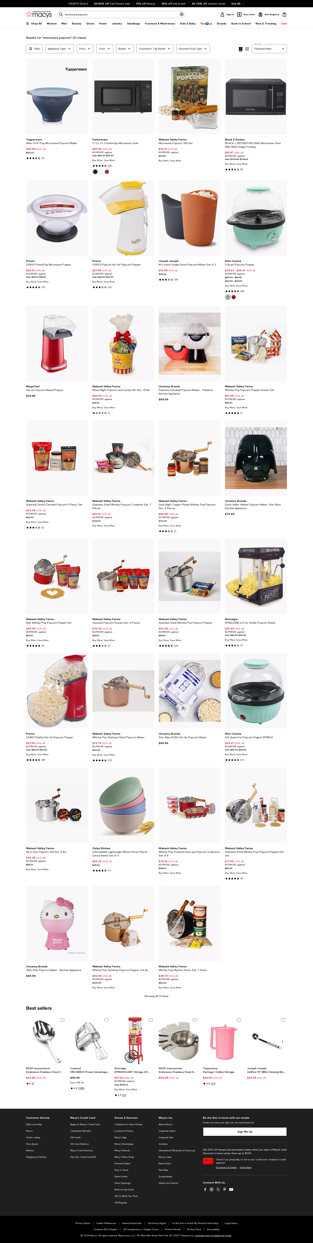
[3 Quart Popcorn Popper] (256, 218)
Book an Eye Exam (124, 1189)
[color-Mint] (228, 297)
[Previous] (30, 96)
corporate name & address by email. (213, 1235)
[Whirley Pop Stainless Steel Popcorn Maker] (123, 691)
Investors (163, 1144)
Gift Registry (120, 1202)
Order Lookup (33, 1137)
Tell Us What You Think (126, 1196)
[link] (57, 149)
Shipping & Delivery (36, 1157)
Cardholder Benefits (80, 1131)
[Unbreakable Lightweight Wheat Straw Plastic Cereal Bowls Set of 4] (123, 805)
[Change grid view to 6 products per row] (247, 49)
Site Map (163, 1170)
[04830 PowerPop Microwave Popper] (57, 218)
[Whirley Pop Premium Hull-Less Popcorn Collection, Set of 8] (190, 805)
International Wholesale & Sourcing (177, 1150)
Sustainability (165, 1176)
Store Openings (122, 1183)
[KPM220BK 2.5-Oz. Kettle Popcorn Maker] (256, 576)
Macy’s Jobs (165, 1157)
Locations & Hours (123, 1131)
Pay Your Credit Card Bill (83, 1157)
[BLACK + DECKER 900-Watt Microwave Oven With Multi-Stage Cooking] (256, 96)
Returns (30, 1150)
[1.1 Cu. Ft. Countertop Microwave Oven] (123, 96)
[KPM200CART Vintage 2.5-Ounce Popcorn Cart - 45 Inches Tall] (134, 1041)
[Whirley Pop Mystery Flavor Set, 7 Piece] (190, 923)
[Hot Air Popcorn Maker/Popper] (57, 343)
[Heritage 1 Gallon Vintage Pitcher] (223, 1041)
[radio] (95, 172)
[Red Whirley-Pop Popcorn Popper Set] (57, 576)
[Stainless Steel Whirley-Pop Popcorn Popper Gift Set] (256, 805)
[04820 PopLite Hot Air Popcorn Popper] (123, 218)
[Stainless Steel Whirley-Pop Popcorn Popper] (190, 576)
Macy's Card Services (81, 1150)
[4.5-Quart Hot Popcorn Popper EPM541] (256, 691)
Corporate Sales (167, 1131)
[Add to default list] (62, 1020)
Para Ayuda (32, 1144)
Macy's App (120, 1137)
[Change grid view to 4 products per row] (240, 49)
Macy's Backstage (123, 1144)
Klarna (29, 1131)
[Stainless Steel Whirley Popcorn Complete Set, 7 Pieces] (123, 458)
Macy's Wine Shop (124, 1157)
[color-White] (101, 172)
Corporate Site (166, 1137)
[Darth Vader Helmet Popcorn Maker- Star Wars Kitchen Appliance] (256, 458)
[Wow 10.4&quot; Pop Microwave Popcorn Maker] (57, 96)
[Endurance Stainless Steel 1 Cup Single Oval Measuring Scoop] (46, 1041)
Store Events (120, 1176)
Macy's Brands (122, 1150)
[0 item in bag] (284, 14)
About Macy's (165, 1124)
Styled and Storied (168, 1183)
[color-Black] (95, 172)
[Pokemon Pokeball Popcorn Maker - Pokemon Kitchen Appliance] (190, 343)
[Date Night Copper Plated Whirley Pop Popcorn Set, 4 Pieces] (190, 458)
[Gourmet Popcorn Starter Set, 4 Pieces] (123, 576)
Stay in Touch (121, 1170)
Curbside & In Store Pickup (128, 1124)
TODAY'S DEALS (78, 3)
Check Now (245, 1167)
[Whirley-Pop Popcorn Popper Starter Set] (256, 343)
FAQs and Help (34, 1124)
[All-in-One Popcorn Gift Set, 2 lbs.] (57, 805)
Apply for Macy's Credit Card (85, 1124)
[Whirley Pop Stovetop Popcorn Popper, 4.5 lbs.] (123, 923)
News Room (165, 1163)
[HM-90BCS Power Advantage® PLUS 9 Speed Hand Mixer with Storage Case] (90, 1041)
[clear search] (182, 14)
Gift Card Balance (79, 1144)
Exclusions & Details (226, 1167)
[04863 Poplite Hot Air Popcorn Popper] (57, 691)
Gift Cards (75, 1137)
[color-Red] (107, 172)
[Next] (83, 96)
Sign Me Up (244, 1131)
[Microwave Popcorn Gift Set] (190, 96)
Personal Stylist (122, 1163)
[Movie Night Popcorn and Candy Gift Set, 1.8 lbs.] (123, 343)
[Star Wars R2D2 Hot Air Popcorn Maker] (190, 691)
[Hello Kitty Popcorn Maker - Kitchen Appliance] (57, 923)
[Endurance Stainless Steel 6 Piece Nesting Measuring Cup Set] (179, 1041)
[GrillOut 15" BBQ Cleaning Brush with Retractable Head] (267, 1041)
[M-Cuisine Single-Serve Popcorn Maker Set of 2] (190, 218)
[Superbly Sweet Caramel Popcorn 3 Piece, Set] (57, 458)
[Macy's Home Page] (39, 14)
